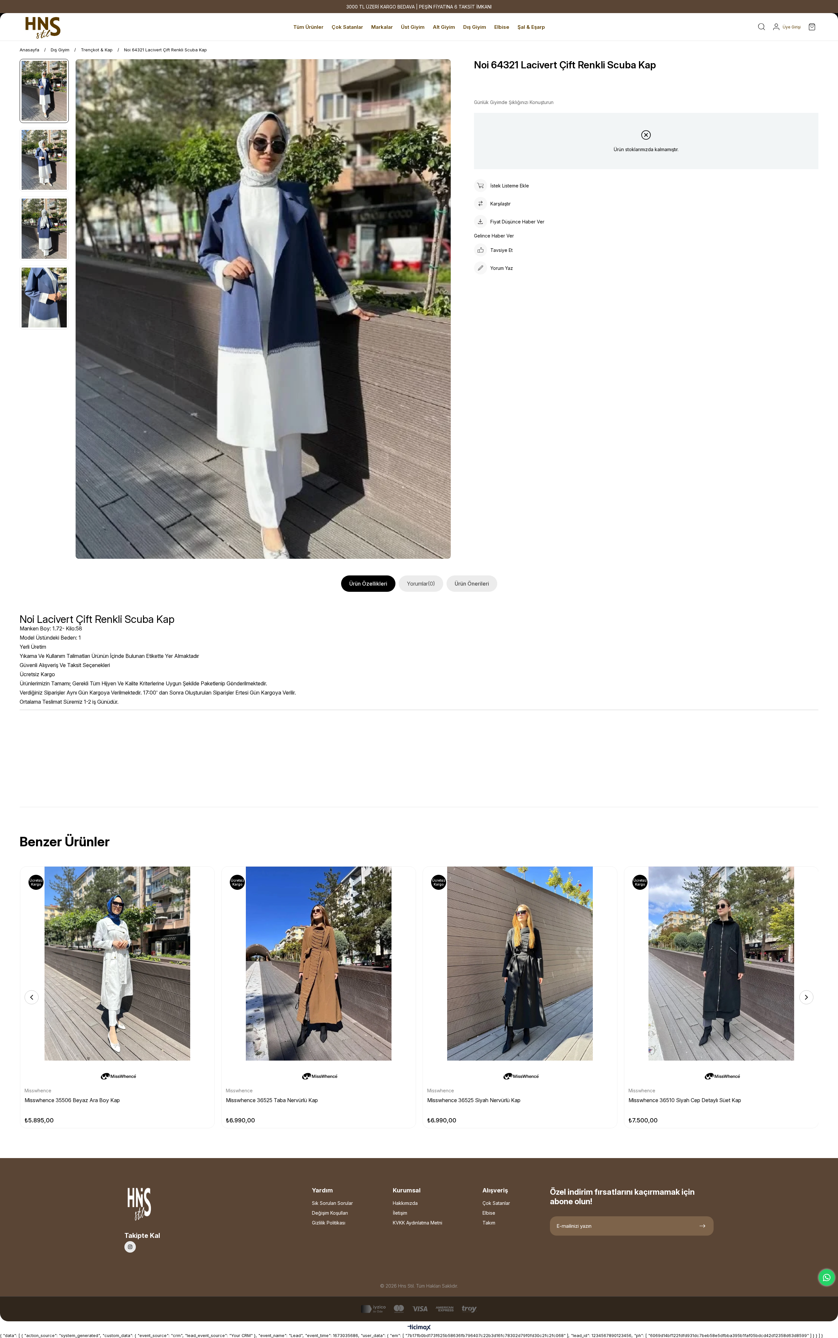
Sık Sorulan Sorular (332, 1203)
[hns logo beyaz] (156, 1206)
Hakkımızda (405, 1203)
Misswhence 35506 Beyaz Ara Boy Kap (72, 1100)
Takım (489, 1222)
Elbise (489, 1213)
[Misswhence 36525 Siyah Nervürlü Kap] (520, 964)
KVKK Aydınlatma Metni (417, 1222)
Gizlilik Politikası (328, 1222)
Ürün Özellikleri (368, 583)
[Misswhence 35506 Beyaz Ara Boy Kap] (117, 964)
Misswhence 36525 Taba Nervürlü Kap (272, 1100)
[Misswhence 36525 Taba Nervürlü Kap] (319, 964)
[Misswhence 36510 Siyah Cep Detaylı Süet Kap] (721, 964)
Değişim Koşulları (330, 1213)
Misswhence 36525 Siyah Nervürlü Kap (473, 1100)
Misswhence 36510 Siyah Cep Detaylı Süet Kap (684, 1100)
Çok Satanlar (496, 1203)
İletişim (400, 1213)
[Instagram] (130, 1247)
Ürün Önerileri (472, 583)
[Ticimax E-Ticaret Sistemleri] (419, 1328)
